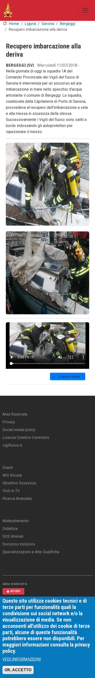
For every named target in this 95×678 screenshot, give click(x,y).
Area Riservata (14, 414)
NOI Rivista (12, 475)
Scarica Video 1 (70, 376)
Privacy (8, 422)
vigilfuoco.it (12, 445)
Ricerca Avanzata (17, 498)
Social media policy (19, 429)
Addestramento (15, 521)
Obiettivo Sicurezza (19, 483)
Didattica (10, 528)
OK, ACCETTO (18, 670)
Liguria (30, 23)
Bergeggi (67, 23)
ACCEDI (15, 591)
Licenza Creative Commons (25, 437)
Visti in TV (11, 491)
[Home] (8, 10)
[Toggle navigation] (85, 10)
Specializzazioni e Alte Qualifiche (30, 552)
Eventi (7, 467)
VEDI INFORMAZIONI (21, 659)
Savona (48, 23)
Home (14, 23)
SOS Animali (12, 536)
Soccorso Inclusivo (18, 544)
